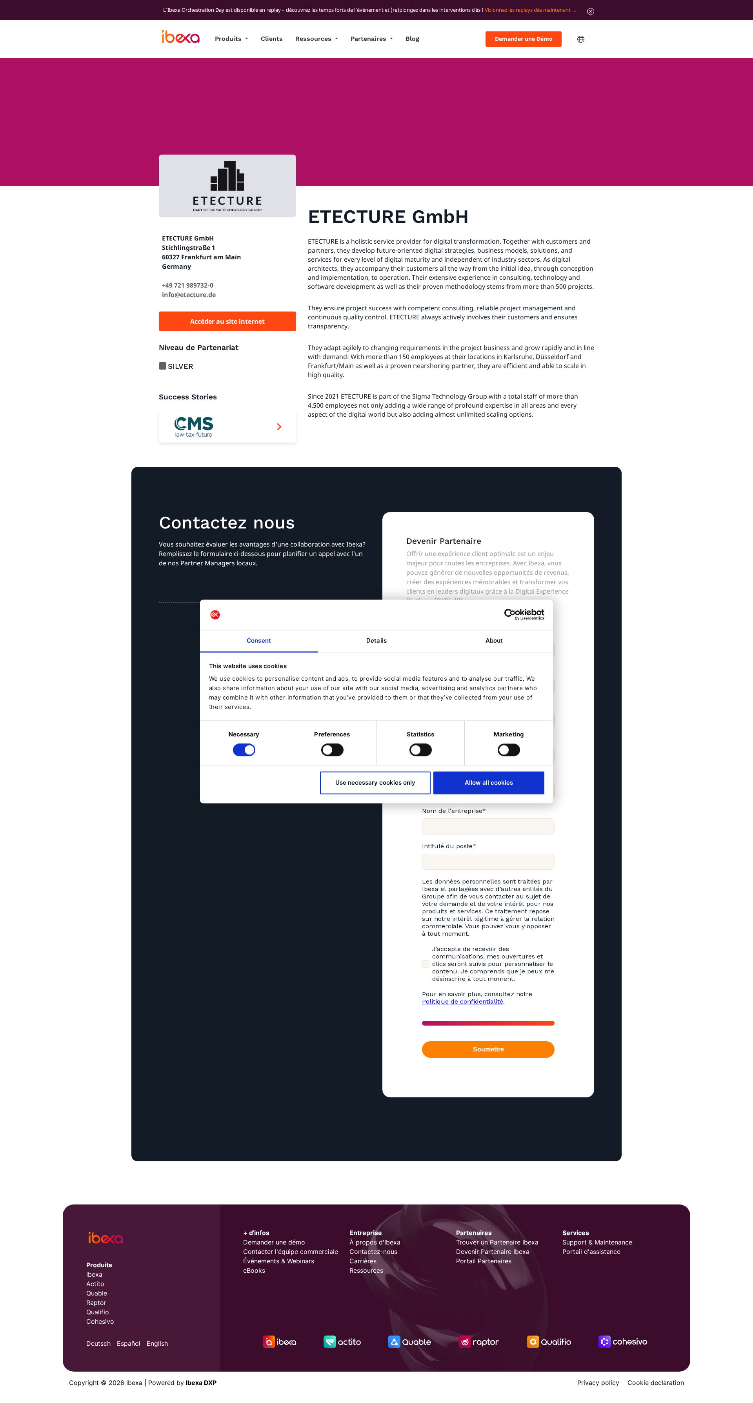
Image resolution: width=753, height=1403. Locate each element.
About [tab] (494, 640)
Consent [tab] (259, 640)
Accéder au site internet (227, 321)
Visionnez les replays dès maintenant (528, 9)
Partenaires (369, 38)
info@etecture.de (189, 294)
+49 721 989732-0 (187, 285)
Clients (272, 38)
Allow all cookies (489, 782)
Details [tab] (376, 640)
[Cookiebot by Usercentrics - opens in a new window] (510, 615)
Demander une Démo (524, 38)
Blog (412, 38)
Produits (229, 38)
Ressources (314, 38)
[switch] (332, 750)
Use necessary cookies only (375, 782)
